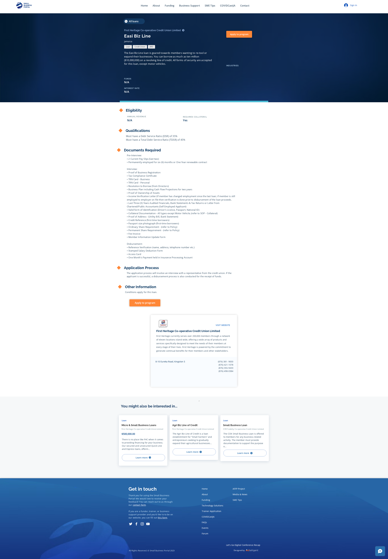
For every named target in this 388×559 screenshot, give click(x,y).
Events (205, 527)
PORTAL (27, 7)
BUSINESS (28, 5)
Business (164, 495)
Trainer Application (211, 511)
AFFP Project (239, 488)
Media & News (240, 494)
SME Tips (237, 500)
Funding (206, 500)
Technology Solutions (212, 505)
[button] (245, 6)
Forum (205, 533)
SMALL (26, 4)
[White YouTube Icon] (148, 524)
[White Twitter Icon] (131, 524)
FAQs (204, 522)
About (205, 494)
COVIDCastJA (208, 516)
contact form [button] (139, 504)
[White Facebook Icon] (136, 524)
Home (205, 488)
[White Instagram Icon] (142, 524)
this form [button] (162, 517)
